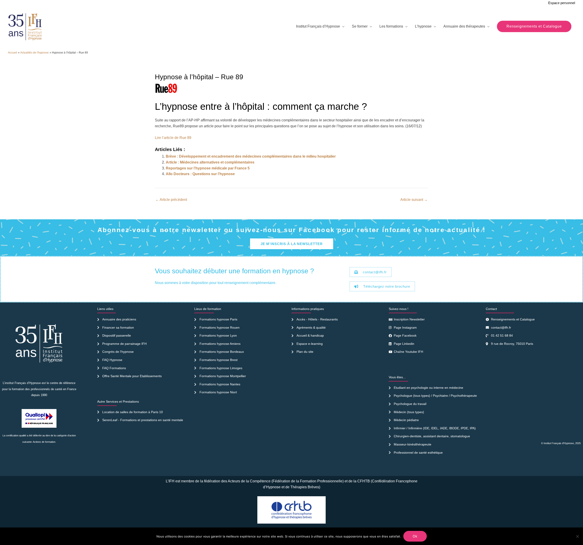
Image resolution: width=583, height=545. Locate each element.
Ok (415, 536)
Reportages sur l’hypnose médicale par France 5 (208, 168)
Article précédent (171, 200)
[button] (534, 26)
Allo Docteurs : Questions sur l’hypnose (200, 174)
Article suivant (414, 200)
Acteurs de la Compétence (249, 481)
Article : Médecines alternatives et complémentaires (210, 162)
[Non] (577, 536)
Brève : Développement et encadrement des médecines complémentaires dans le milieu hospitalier (251, 156)
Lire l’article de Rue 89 (173, 138)
